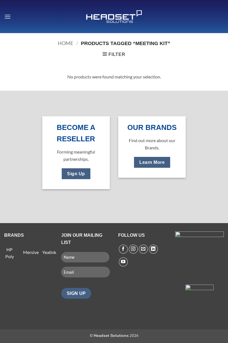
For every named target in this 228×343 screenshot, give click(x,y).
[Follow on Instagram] (133, 249)
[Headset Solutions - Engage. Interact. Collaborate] (114, 16)
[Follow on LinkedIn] (153, 249)
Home (65, 43)
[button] (7, 16)
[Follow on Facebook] (123, 249)
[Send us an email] (143, 249)
